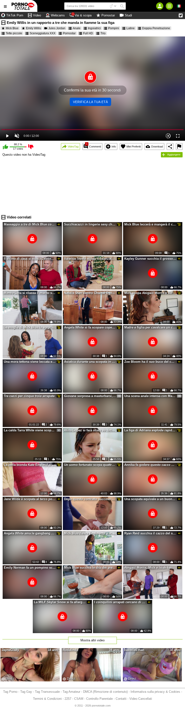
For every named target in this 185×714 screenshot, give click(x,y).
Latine (130, 28)
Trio (103, 33)
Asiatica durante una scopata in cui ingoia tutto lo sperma (90, 362)
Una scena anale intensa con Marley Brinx (150, 396)
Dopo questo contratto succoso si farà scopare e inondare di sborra (90, 499)
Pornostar (69, 33)
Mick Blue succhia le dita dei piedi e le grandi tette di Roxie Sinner (90, 567)
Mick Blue (12, 28)
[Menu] (169, 6)
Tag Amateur (71, 691)
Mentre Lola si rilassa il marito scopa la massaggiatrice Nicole (30, 293)
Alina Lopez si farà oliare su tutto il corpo (90, 430)
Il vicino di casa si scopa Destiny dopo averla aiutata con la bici (30, 258)
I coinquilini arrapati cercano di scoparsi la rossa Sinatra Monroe (120, 602)
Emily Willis (33, 28)
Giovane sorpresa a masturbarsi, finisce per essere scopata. (90, 396)
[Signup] (159, 6)
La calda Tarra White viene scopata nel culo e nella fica (30, 430)
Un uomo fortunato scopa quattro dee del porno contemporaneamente (90, 465)
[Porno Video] (24, 6)
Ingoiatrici (94, 28)
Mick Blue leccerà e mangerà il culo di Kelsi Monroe (150, 224)
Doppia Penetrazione (156, 28)
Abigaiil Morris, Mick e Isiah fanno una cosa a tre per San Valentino (150, 567)
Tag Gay (26, 691)
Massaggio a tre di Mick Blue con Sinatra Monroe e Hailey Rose (30, 224)
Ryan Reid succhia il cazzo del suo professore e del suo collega (150, 533)
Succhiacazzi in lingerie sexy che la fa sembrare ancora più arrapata (90, 224)
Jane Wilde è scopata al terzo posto (30, 499)
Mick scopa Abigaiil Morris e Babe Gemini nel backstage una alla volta (150, 293)
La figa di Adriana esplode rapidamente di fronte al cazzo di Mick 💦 (150, 430)
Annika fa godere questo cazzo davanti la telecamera (150, 465)
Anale (76, 28)
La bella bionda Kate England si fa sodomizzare (30, 465)
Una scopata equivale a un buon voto (150, 499)
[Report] (179, 146)
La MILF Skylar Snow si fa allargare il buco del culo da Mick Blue (60, 602)
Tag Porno (10, 691)
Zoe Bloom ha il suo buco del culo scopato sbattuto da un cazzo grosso (150, 362)
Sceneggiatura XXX (42, 33)
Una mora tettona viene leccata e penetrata (30, 362)
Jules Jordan (56, 28)
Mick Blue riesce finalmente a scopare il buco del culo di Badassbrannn (90, 533)
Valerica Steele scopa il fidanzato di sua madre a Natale (90, 258)
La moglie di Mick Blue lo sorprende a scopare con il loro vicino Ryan (30, 327)
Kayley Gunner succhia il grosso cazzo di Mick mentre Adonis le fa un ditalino (150, 258)
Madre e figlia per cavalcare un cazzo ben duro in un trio (150, 327)
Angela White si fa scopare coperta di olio (90, 327)
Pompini (113, 28)
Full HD (88, 33)
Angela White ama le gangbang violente (30, 533)
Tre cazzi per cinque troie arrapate (29, 396)
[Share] (170, 146)
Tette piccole (14, 33)
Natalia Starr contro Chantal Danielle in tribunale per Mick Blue (90, 293)
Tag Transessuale (47, 691)
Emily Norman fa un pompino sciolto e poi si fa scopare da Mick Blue (30, 567)
